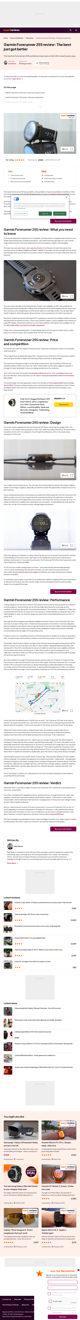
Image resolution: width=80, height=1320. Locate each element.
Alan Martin (12, 63)
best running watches (60, 194)
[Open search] (70, 30)
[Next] (72, 133)
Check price (63, 405)
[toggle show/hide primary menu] (76, 30)
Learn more (16, 79)
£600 (41, 250)
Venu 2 (21, 250)
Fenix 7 (35, 250)
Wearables (29, 38)
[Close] (66, 197)
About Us (25, 1305)
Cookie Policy (22, 208)
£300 (61, 383)
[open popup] (71, 149)
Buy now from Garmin (63, 221)
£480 (27, 562)
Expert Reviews (9, 30)
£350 (26, 250)
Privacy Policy (29, 1299)
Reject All (45, 213)
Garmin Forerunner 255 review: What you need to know (25, 93)
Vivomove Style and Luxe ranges (25, 572)
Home (6, 38)
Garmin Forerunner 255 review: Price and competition (24, 97)
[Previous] (7, 133)
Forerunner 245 (35, 373)
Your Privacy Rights (20, 213)
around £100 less (57, 814)
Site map (17, 1299)
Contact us (6, 1299)
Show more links (40, 106)
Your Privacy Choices (10, 1305)
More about (11, 863)
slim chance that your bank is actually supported (25, 325)
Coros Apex (53, 383)
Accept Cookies (60, 213)
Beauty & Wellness (17, 38)
